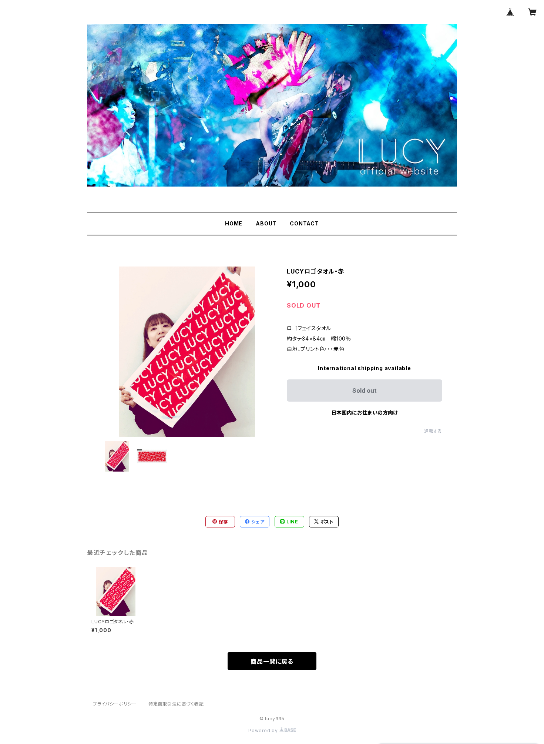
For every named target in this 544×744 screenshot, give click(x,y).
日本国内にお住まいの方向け (364, 412)
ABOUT (266, 223)
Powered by (263, 730)
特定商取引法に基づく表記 (176, 704)
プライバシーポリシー (115, 704)
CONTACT (304, 223)
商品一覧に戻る (272, 661)
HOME (233, 223)
